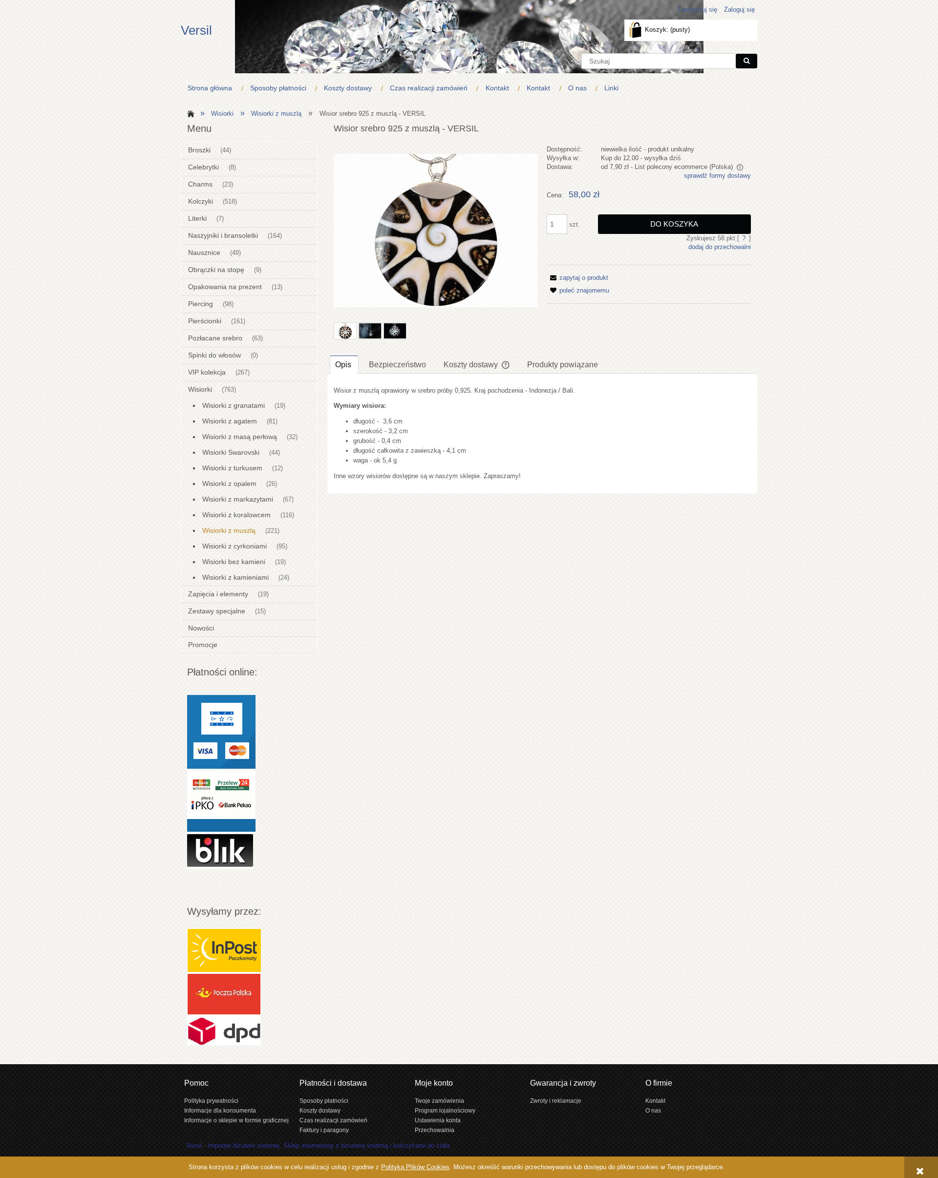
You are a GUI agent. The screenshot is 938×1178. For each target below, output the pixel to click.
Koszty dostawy (320, 1110)
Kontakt (655, 1100)
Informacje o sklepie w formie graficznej (236, 1120)
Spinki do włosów (214, 355)
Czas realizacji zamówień (333, 1120)
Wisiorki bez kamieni (233, 562)
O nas (653, 1110)
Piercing (200, 304)
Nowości (201, 628)
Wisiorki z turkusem (232, 468)
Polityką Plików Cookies (415, 1167)
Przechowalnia (434, 1130)
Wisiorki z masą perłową (239, 437)
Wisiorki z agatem (229, 421)
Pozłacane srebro (215, 338)
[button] (577, 277)
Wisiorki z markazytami (237, 499)
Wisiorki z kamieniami (235, 577)
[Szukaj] (746, 61)
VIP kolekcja (207, 372)
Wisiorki (200, 389)
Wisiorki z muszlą (229, 530)
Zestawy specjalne (216, 611)
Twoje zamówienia (439, 1100)
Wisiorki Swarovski (230, 452)
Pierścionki (204, 321)
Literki (197, 218)
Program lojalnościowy (445, 1110)
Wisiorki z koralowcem (236, 515)
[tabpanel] (542, 433)
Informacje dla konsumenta (220, 1110)
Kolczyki (200, 201)
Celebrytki (203, 167)
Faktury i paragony (324, 1130)
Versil (196, 30)
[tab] (344, 364)
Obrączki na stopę (216, 269)
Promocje (202, 645)
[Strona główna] (189, 113)
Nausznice (204, 252)
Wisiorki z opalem (229, 483)
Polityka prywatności (211, 1100)
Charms (200, 184)
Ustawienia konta (438, 1120)
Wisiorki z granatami (233, 405)
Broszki (199, 150)
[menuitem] (212, 88)
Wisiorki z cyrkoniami (234, 546)
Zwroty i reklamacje (555, 1100)
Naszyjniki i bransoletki (223, 235)
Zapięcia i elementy (218, 594)
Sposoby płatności (323, 1100)
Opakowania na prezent (225, 287)
